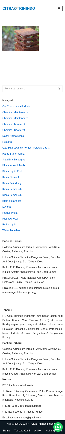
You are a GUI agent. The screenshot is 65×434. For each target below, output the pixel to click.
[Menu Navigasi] (59, 8)
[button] (58, 427)
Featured (7, 141)
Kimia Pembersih (12, 189)
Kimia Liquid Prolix (13, 171)
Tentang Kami (22, 430)
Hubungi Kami (54, 430)
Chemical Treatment (13, 124)
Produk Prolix (10, 212)
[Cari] (59, 88)
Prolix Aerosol (10, 218)
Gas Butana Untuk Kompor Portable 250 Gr (26, 147)
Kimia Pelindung (11, 183)
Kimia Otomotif (10, 177)
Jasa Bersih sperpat (13, 159)
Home (6, 430)
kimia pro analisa (11, 201)
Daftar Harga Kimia (13, 136)
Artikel (37, 430)
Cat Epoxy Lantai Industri (16, 106)
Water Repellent (11, 230)
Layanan (7, 206)
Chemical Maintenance (15, 112)
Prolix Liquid (9, 224)
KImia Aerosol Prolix (13, 165)
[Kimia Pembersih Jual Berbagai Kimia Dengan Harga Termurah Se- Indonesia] (19, 8)
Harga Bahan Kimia (13, 153)
